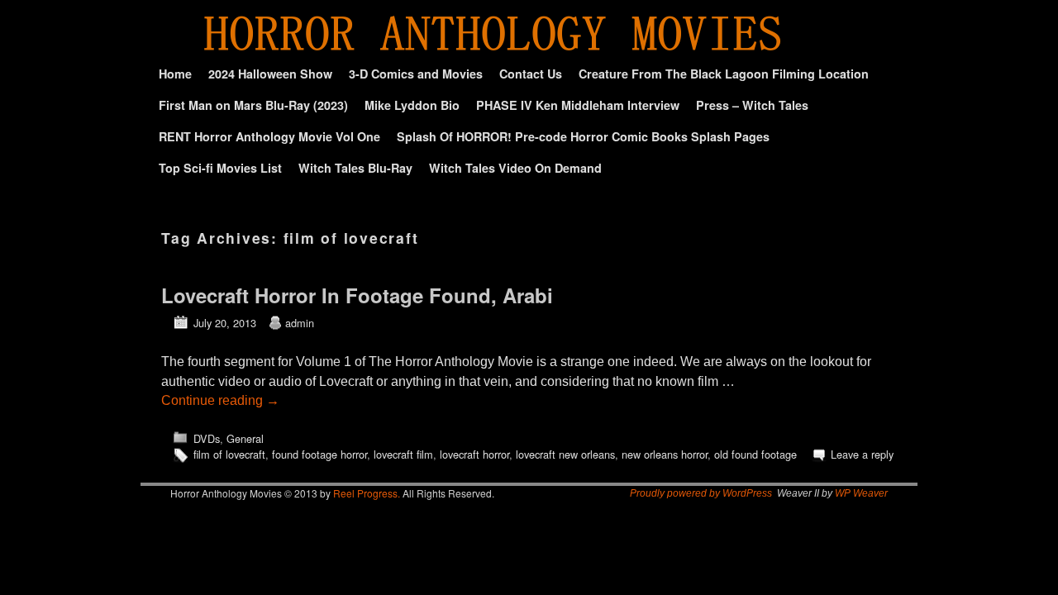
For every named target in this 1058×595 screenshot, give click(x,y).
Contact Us (530, 73)
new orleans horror (665, 454)
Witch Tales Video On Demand (515, 167)
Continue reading (220, 400)
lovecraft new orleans (565, 454)
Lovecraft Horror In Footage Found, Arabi (357, 295)
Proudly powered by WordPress (701, 493)
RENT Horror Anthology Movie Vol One (269, 136)
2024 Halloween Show (270, 73)
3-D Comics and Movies (416, 73)
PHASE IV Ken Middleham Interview (577, 105)
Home (175, 73)
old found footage (755, 454)
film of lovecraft (229, 454)
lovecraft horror (474, 454)
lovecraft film (403, 454)
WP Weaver (861, 493)
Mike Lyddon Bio (412, 105)
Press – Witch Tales (752, 105)
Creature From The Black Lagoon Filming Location (724, 73)
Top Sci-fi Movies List (220, 167)
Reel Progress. (366, 493)
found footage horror (319, 454)
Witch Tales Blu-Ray (355, 167)
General (245, 438)
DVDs (206, 438)
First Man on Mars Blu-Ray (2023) (253, 105)
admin (299, 323)
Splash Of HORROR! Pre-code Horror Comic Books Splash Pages (583, 136)
